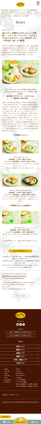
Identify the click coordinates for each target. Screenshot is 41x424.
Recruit (18, 371)
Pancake (7, 375)
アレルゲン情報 (21, 382)
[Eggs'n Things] (20, 6)
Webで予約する (19, 251)
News (18, 369)
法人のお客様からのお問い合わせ (20, 335)
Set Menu (7, 382)
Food (5, 377)
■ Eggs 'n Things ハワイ (11, 395)
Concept (7, 371)
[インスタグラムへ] (23, 324)
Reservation (19, 373)
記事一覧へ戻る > (20, 296)
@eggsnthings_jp (18, 278)
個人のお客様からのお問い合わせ (20, 332)
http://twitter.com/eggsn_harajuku (14, 276)
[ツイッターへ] (17, 324)
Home (6, 369)
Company (19, 377)
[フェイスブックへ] (20, 324)
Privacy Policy (20, 375)
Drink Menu (8, 380)
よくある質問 (20, 380)
